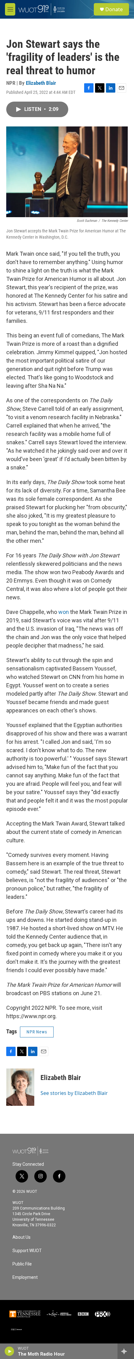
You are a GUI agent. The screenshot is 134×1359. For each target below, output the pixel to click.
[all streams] (125, 1351)
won (63, 612)
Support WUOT (27, 1250)
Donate (114, 9)
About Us (21, 1237)
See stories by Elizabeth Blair (74, 1093)
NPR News (36, 1031)
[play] (9, 1351)
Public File (22, 1264)
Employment (25, 1277)
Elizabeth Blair (41, 83)
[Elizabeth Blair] (20, 1087)
